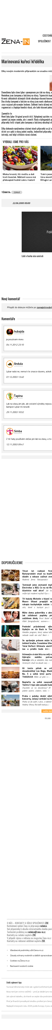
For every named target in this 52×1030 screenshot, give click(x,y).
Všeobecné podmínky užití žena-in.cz (26, 950)
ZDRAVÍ (17, 192)
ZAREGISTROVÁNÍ (44, 307)
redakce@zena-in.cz (36, 932)
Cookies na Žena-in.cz (19, 960)
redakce (43, 926)
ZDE (46, 923)
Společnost (44, 41)
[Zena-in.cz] (17, 41)
